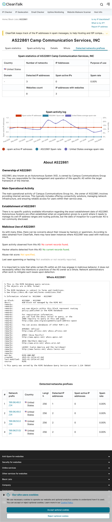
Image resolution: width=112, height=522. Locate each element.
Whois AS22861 (56, 277)
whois (67, 48)
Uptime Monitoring (55, 12)
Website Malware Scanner (79, 12)
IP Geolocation (21, 12)
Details (54, 48)
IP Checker (7, 12)
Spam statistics (13, 48)
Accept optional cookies (58, 510)
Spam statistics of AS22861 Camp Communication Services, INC (56, 56)
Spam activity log (36, 48)
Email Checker (37, 12)
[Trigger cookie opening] (4, 495)
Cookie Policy (67, 502)
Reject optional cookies (58, 516)
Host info (98, 12)
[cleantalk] (12, 4)
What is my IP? (98, 23)
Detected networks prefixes (90, 48)
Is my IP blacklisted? (101, 19)
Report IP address (100, 26)
